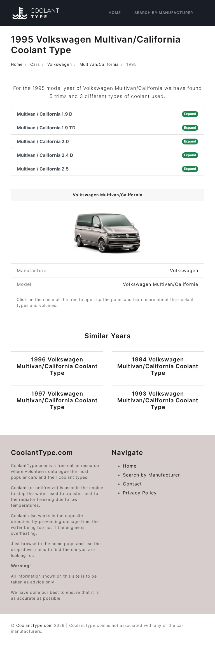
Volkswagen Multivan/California (160, 284)
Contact (132, 484)
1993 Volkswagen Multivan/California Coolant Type (157, 400)
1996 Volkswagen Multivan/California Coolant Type (57, 366)
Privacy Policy (140, 493)
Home (115, 12)
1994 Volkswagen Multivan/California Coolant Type (157, 366)
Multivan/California (99, 64)
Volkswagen (59, 64)
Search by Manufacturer (163, 12)
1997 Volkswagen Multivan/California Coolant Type (57, 400)
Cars (35, 64)
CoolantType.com (34, 625)
